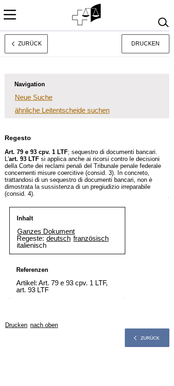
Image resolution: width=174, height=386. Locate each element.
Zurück (150, 338)
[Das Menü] (9, 14)
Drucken (145, 43)
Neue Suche (33, 97)
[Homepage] (87, 14)
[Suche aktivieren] (163, 22)
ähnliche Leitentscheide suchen (62, 110)
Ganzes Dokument (46, 231)
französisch (91, 238)
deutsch (58, 238)
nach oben (44, 325)
